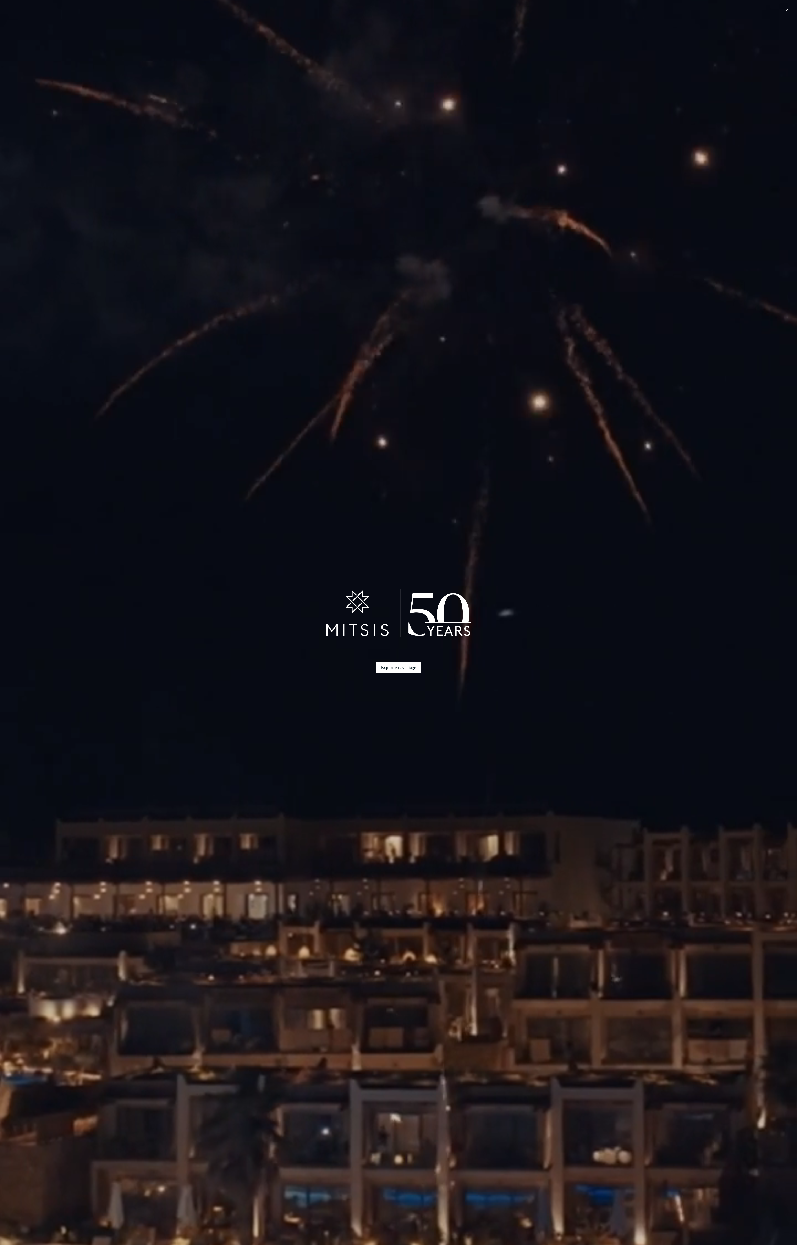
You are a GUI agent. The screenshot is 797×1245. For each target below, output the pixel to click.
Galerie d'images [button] (529, 24)
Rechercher (489, 1230)
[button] (275, 4)
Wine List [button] (295, 1074)
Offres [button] (396, 24)
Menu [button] (291, 1070)
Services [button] (475, 24)
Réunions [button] (439, 24)
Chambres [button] (377, 24)
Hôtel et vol (525, 1230)
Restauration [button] (417, 24)
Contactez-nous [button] (499, 24)
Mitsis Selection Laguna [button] (277, 24)
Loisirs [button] (457, 24)
